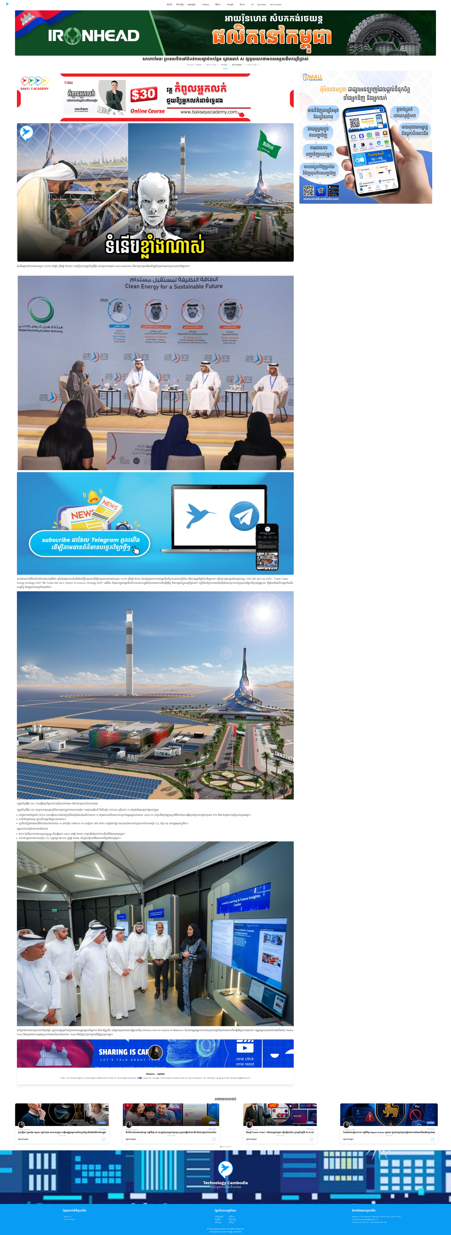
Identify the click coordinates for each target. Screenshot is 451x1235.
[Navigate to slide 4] (228, 1147)
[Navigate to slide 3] (225, 1147)
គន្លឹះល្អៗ (231, 1222)
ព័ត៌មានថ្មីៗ (180, 4)
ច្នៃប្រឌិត (218, 1219)
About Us (68, 1216)
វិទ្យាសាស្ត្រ (232, 1219)
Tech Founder (276, 4)
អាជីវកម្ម (232, 1216)
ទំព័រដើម (169, 4)
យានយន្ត (205, 4)
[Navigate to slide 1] (221, 1147)
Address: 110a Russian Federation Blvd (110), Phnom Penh (376, 1216)
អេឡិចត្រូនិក (191, 4)
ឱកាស (242, 4)
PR (252, 4)
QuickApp (261, 4)
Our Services (69, 1219)
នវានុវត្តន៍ (230, 4)
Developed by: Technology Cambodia (226, 1232)
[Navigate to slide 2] (223, 1147)
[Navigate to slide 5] (230, 1147)
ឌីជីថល (218, 4)
